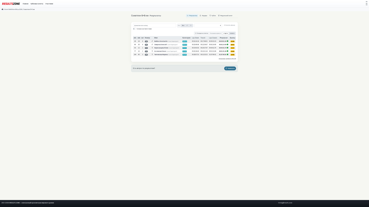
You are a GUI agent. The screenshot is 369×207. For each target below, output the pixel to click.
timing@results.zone (285, 203)
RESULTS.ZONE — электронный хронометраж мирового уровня (32, 203)
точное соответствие (144, 29)
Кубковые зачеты (37, 4)
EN (366, 2)
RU (366, 4)
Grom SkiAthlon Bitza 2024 (13, 9)
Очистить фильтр (230, 25)
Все (183, 25)
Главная (25, 4)
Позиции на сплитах (202, 33)
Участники (49, 4)
